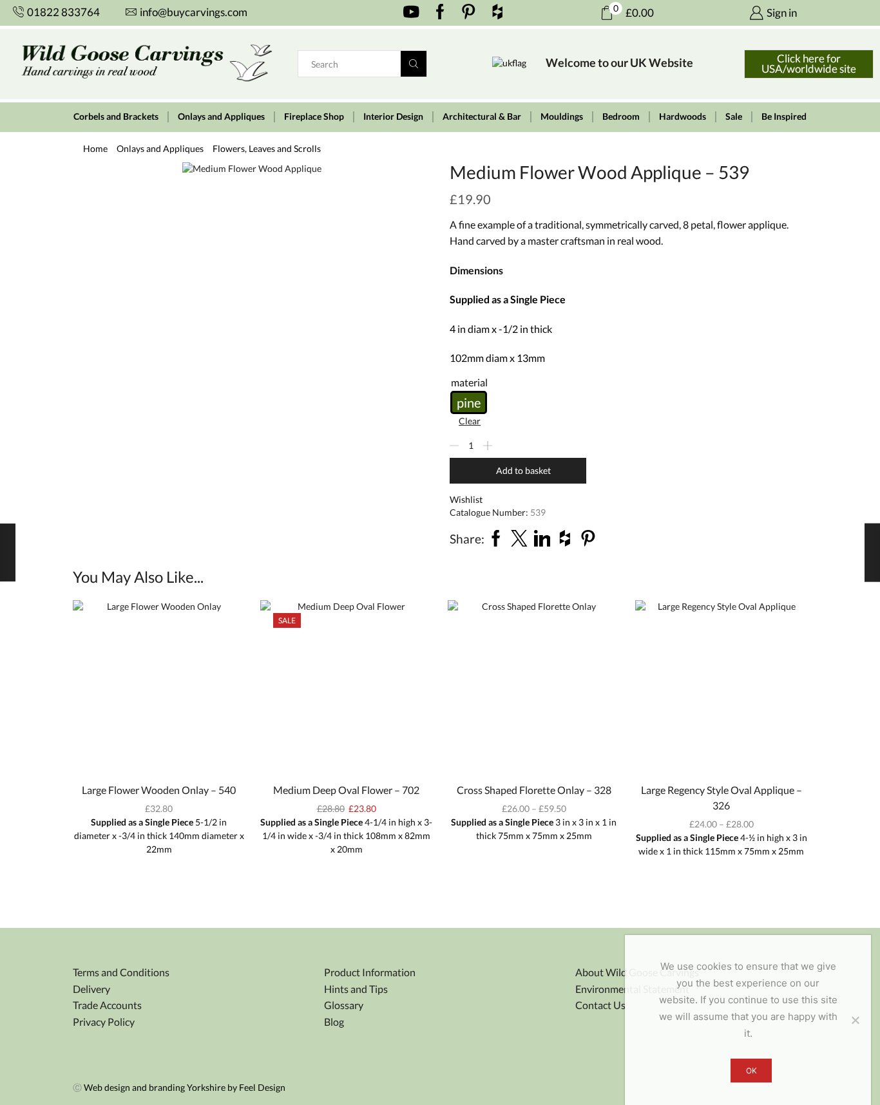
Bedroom (621, 116)
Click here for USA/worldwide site (808, 64)
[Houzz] (498, 13)
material (469, 382)
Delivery (91, 989)
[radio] (468, 402)
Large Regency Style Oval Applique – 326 (721, 797)
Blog (334, 1021)
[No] (854, 1020)
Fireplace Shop (314, 116)
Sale (733, 116)
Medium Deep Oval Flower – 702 (346, 790)
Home (95, 148)
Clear (470, 420)
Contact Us (600, 1005)
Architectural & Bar (482, 116)
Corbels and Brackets (115, 116)
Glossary (343, 1005)
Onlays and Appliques (221, 116)
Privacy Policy (104, 1021)
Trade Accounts (107, 1005)
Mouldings (561, 116)
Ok (751, 1070)
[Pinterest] (469, 13)
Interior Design (393, 116)
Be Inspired (784, 116)
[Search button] (413, 64)
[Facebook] (440, 13)
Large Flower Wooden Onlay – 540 (159, 790)
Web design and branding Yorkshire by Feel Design (184, 1087)
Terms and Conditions (121, 972)
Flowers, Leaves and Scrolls (267, 148)
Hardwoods (682, 116)
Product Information (370, 972)
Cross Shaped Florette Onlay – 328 (534, 790)
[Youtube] (411, 13)
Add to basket (523, 470)
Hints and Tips (356, 989)
